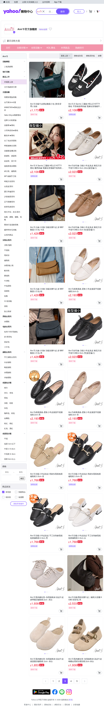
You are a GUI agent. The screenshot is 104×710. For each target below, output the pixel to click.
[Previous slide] (31, 79)
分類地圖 (76, 704)
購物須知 (47, 704)
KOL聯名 (51, 47)
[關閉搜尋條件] (43, 11)
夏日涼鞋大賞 (13, 40)
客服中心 (27, 704)
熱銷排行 (79, 47)
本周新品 (65, 47)
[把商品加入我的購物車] (61, 117)
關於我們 (37, 704)
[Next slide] (63, 79)
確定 (22, 478)
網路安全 (57, 704)
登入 (79, 11)
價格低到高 (78, 55)
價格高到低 (90, 55)
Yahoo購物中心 (18, 11)
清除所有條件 (18, 503)
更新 (70, 699)
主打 (8, 47)
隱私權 (67, 704)
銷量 (100, 55)
